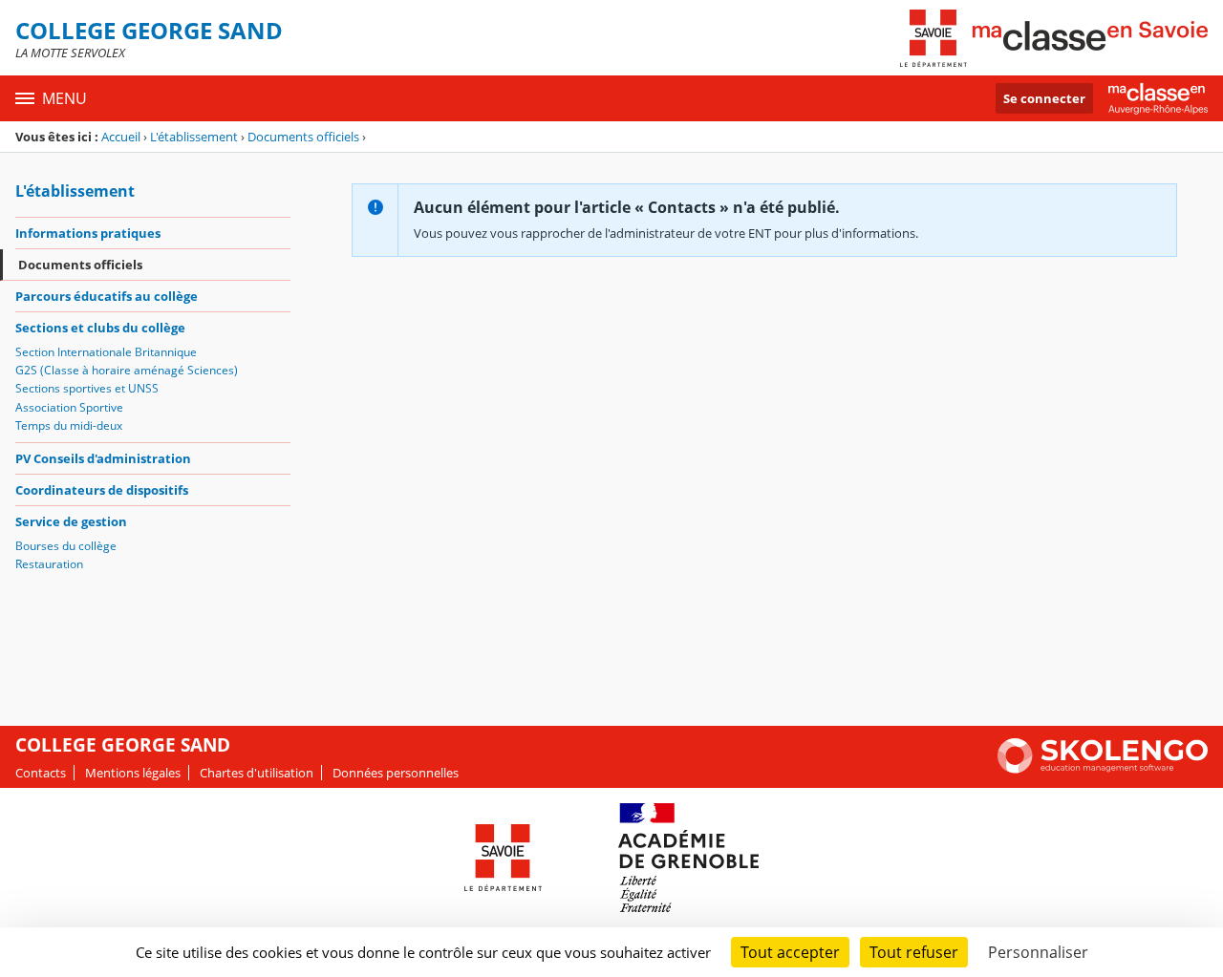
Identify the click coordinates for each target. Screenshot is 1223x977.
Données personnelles (396, 772)
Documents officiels (303, 136)
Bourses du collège (66, 546)
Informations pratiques (88, 233)
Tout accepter (790, 952)
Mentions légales (133, 772)
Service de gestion (71, 521)
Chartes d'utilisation (256, 772)
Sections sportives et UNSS (87, 388)
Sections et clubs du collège (100, 327)
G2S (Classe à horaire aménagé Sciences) (126, 370)
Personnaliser (1038, 952)
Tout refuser (913, 952)
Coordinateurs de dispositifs (101, 490)
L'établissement (194, 136)
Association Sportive (69, 407)
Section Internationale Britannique (106, 352)
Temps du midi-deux (68, 425)
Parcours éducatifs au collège (106, 296)
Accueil (120, 136)
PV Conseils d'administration (103, 458)
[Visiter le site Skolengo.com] (1103, 768)
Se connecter (1044, 98)
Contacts (40, 772)
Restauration (49, 564)
